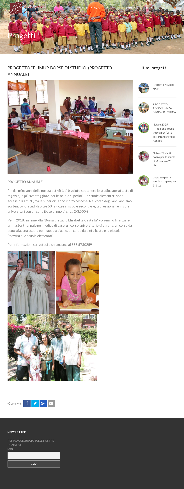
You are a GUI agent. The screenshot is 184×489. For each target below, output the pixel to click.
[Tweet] (35, 403)
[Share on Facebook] (27, 403)
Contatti (133, 8)
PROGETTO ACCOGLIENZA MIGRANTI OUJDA (164, 108)
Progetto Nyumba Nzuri (163, 86)
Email (10, 448)
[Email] (51, 403)
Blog (165, 8)
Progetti (113, 8)
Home (78, 8)
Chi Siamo (93, 8)
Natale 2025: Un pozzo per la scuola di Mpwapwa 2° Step (164, 159)
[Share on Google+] (43, 403)
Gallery (151, 8)
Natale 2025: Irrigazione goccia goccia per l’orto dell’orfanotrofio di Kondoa (164, 132)
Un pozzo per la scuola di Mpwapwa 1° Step (164, 181)
